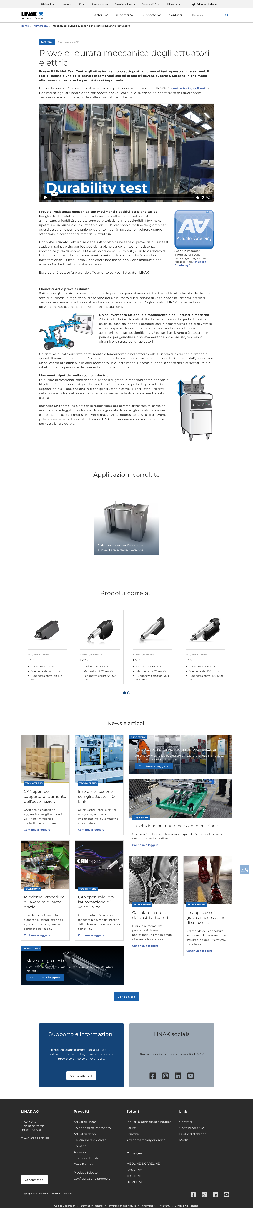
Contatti (185, 1122)
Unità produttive (191, 1128)
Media (183, 1140)
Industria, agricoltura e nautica (148, 1122)
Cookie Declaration (64, 1205)
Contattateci (34, 1180)
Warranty (165, 1205)
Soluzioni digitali (86, 1158)
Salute (131, 1128)
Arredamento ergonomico (145, 1140)
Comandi (80, 1146)
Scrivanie (133, 1134)
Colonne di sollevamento (92, 1128)
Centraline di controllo (90, 1140)
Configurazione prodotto (92, 1178)
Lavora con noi (100, 4)
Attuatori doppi (85, 1134)
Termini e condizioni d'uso (121, 1205)
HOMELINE (134, 1182)
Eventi (82, 4)
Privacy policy (148, 1205)
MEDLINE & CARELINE (143, 1163)
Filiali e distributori (192, 1134)
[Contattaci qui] (244, 869)
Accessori (81, 1152)
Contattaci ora (81, 1075)
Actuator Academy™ (190, 263)
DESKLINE (134, 1170)
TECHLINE (134, 1176)
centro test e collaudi (189, 88)
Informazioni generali (91, 1205)
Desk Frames (83, 1164)
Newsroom (67, 4)
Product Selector (86, 1172)
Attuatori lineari (85, 1122)
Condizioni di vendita (186, 1205)
